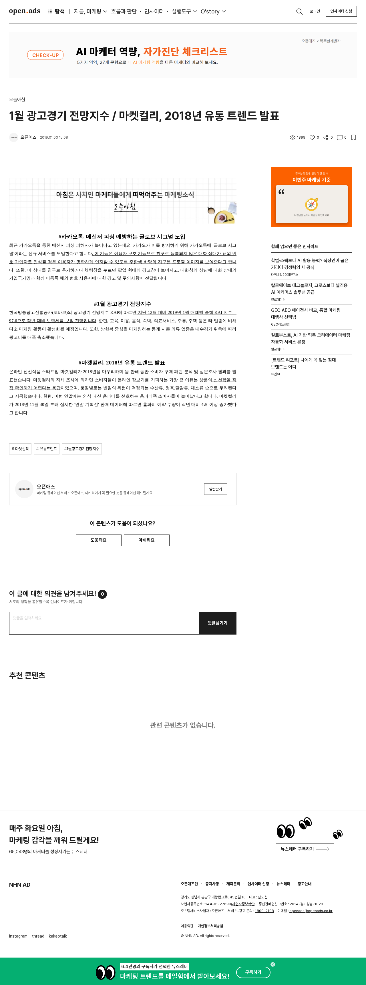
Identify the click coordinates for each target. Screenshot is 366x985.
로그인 (315, 11)
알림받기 (215, 489)
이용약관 (187, 926)
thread (38, 936)
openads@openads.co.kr (311, 911)
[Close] (272, 964)
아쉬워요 (147, 540)
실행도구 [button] (181, 11)
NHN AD (20, 884)
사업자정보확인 (243, 904)
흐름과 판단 (124, 11)
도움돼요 (99, 540)
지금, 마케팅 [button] (87, 11)
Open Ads (24, 11)
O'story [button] (210, 11)
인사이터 (154, 11)
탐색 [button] (60, 11)
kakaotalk (58, 936)
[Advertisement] (311, 481)
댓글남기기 (218, 623)
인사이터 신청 (341, 11)
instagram (18, 936)
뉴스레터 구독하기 (297, 849)
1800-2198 (264, 911)
